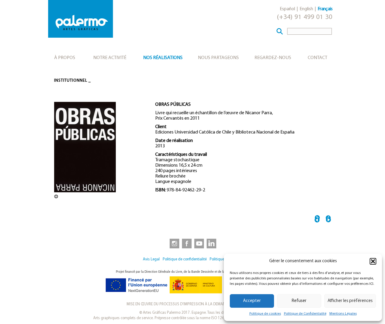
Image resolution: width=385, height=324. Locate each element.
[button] (373, 261)
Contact (317, 57)
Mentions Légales (343, 314)
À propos (64, 57)
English (306, 9)
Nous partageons (218, 57)
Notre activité (109, 57)
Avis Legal (151, 259)
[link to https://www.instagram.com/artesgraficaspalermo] (173, 243)
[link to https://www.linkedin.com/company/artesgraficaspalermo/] (212, 243)
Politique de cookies (265, 314)
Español (287, 9)
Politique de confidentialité (185, 259)
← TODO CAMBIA (317, 219)
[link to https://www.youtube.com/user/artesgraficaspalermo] (199, 243)
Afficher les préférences (350, 301)
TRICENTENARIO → (328, 219)
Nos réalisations (163, 57)
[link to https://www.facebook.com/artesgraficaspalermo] (186, 243)
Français (325, 9)
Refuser (299, 301)
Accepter (252, 301)
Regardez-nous (272, 57)
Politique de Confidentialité (305, 314)
